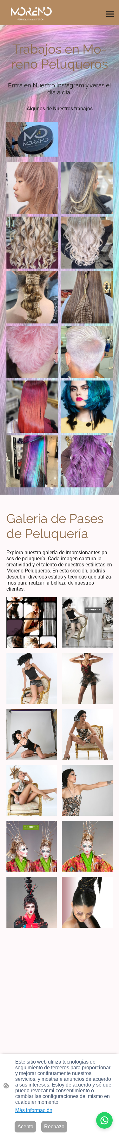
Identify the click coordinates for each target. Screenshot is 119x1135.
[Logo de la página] (31, 12)
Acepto (25, 1126)
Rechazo (54, 1126)
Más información (33, 1110)
